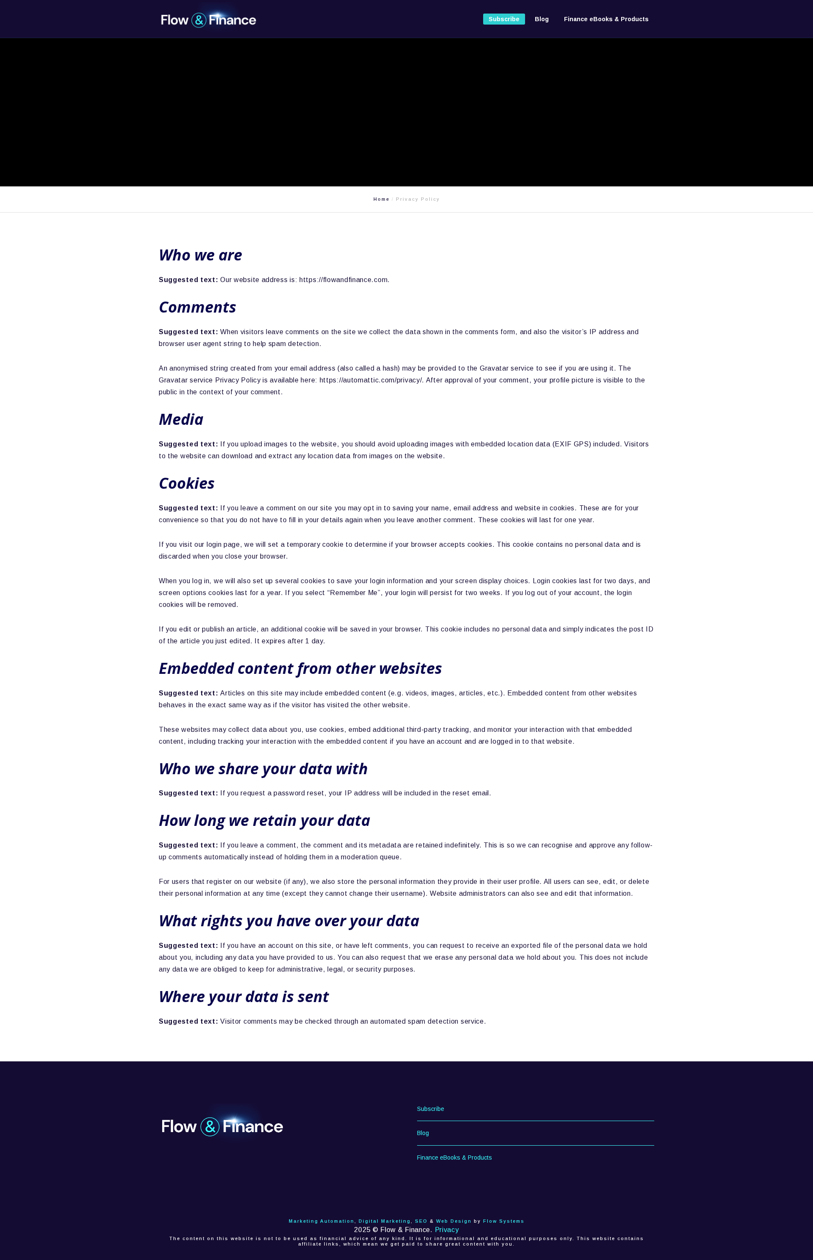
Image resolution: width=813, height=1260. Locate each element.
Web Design (454, 1221)
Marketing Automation (321, 1221)
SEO (421, 1221)
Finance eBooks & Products (454, 1157)
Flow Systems (504, 1221)
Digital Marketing (385, 1221)
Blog (423, 1133)
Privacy (447, 1229)
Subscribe (430, 1108)
